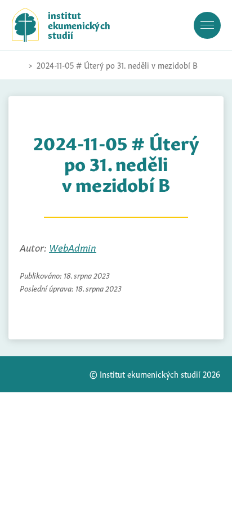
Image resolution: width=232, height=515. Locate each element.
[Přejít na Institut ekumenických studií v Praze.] (17, 65)
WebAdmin (72, 246)
